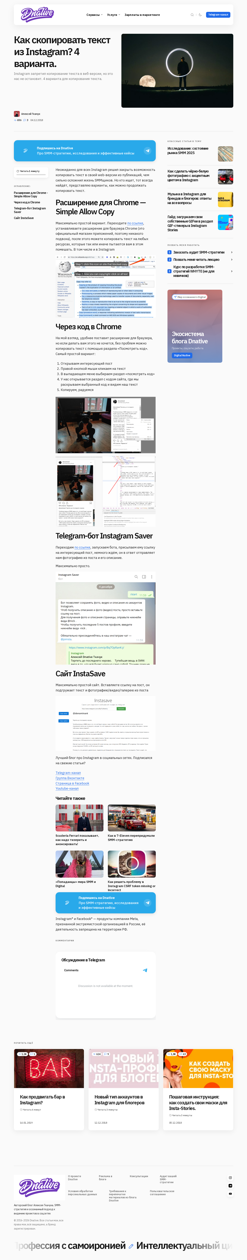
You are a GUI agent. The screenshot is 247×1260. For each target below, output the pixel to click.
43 (184, 1054)
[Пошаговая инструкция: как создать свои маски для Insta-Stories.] (198, 1068)
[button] (192, 14)
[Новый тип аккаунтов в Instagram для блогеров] (124, 1068)
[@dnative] (230, 1186)
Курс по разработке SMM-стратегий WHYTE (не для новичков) (193, 271)
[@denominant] (230, 1178)
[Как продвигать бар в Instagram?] (49, 1068)
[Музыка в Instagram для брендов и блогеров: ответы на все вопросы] (225, 199)
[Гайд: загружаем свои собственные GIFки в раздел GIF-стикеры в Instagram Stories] (225, 222)
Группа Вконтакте (70, 778)
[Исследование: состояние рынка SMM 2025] (225, 154)
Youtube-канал (67, 788)
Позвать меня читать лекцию (196, 259)
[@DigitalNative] (230, 1194)
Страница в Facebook (72, 783)
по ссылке (135, 223)
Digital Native (182, 355)
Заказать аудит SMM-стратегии (198, 252)
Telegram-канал (218, 14)
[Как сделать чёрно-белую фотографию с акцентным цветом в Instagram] (225, 176)
